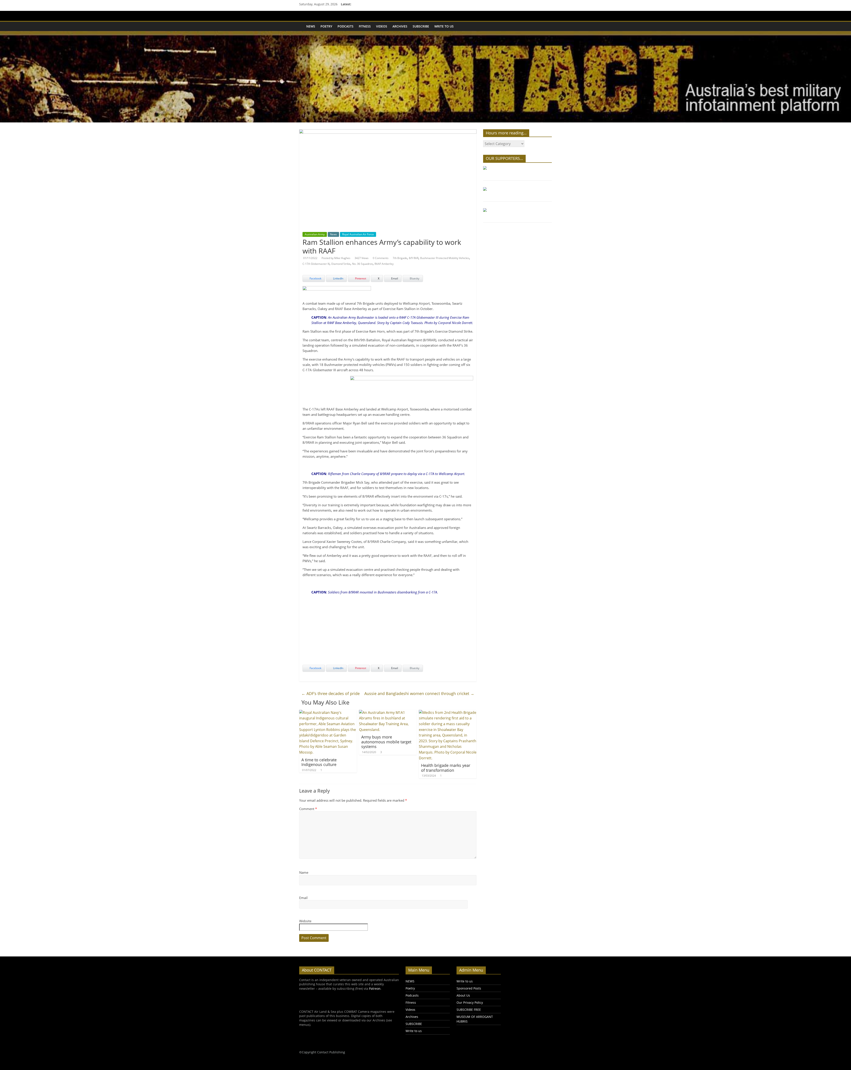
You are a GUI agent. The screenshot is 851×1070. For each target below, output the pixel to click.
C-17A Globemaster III (316, 264)
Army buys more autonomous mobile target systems (386, 741)
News (333, 234)
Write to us (444, 26)
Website (305, 921)
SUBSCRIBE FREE (469, 1009)
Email (303, 897)
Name (303, 872)
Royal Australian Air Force (358, 234)
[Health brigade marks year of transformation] (447, 712)
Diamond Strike (340, 264)
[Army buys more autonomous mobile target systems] (388, 712)
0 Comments (380, 258)
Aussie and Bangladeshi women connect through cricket (419, 693)
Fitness (365, 26)
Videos (381, 26)
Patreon (375, 988)
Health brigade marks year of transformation (445, 768)
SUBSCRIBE (421, 26)
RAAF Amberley (384, 264)
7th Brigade (400, 258)
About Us (463, 995)
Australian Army (315, 234)
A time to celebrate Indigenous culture (319, 762)
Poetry (326, 26)
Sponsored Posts (469, 988)
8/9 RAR (413, 258)
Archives (399, 26)
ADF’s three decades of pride (330, 693)
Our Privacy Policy (470, 1002)
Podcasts (345, 26)
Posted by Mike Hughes (336, 258)
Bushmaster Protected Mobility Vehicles (444, 258)
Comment (308, 809)
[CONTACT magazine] (301, 23)
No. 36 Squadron (362, 264)
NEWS (310, 26)
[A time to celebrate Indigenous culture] (328, 712)
